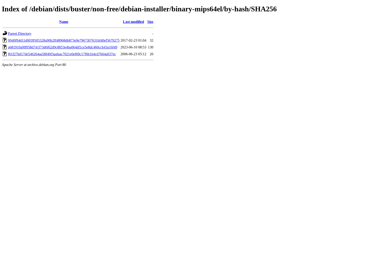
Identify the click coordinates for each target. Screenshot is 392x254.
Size (150, 22)
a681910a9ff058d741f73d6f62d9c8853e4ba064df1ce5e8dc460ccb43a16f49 (62, 47)
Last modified (133, 22)
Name (63, 22)
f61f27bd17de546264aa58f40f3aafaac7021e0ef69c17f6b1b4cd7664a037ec (62, 54)
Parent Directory (20, 33)
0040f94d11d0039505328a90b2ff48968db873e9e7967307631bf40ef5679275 (64, 40)
